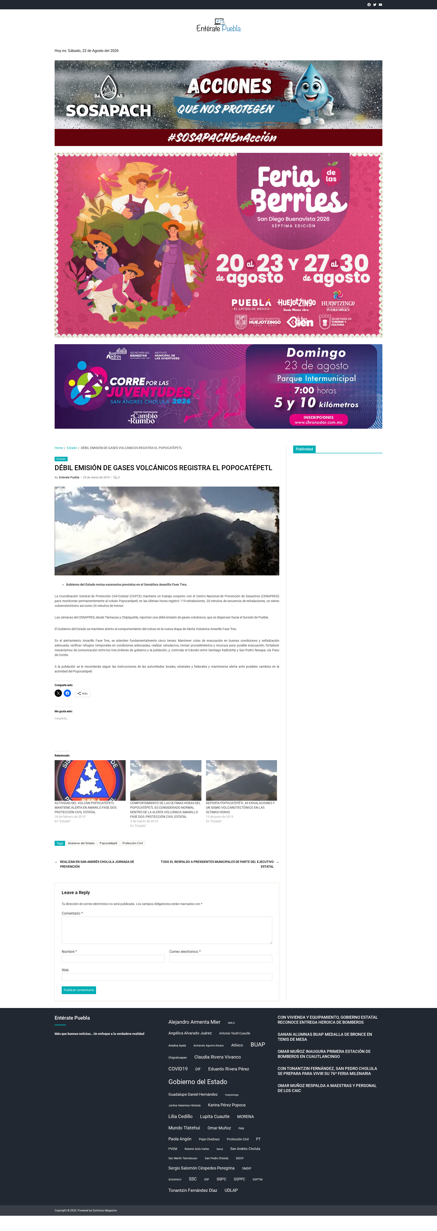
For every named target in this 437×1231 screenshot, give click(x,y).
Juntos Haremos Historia (184, 1105)
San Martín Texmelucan (182, 1158)
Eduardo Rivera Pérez (228, 1069)
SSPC (221, 1179)
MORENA (245, 1116)
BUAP (258, 1044)
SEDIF (240, 1158)
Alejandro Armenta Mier (194, 1022)
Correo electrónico (185, 952)
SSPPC (239, 1179)
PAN (241, 1128)
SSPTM (257, 1179)
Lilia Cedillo (180, 1116)
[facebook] (369, 5)
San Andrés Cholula (245, 1149)
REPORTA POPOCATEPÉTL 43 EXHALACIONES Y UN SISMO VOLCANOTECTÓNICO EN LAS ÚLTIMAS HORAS (240, 807)
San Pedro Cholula (216, 1158)
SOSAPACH (174, 1179)
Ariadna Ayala (177, 1045)
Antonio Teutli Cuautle (234, 1033)
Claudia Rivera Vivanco (217, 1057)
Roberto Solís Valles (197, 1149)
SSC (193, 1179)
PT (258, 1139)
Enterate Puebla (69, 477)
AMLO (231, 1022)
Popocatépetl (108, 843)
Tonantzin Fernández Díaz (192, 1190)
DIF (198, 1069)
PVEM (172, 1149)
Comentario (72, 913)
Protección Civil (132, 843)
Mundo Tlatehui (184, 1128)
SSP (206, 1179)
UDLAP (231, 1190)
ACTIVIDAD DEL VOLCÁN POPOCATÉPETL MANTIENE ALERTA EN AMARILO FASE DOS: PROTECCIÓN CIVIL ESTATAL (86, 807)
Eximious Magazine (105, 1210)
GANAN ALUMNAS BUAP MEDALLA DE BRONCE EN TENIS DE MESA (325, 1037)
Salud (219, 1149)
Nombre (69, 952)
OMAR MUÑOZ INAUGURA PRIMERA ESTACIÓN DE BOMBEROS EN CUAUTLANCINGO (324, 1054)
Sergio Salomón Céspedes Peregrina (201, 1168)
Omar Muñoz (219, 1128)
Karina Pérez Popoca (227, 1105)
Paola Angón (179, 1138)
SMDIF (247, 1168)
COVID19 (178, 1069)
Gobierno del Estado (81, 843)
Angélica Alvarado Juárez (190, 1033)
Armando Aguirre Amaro (208, 1045)
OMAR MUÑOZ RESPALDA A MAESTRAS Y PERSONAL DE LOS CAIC (327, 1088)
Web (65, 970)
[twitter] (375, 5)
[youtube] (380, 5)
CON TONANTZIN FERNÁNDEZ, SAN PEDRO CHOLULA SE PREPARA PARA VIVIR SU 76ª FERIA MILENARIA (327, 1071)
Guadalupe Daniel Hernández (193, 1094)
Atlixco (237, 1045)
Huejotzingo (232, 1094)
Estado (61, 459)
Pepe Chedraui (209, 1139)
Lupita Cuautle (215, 1116)
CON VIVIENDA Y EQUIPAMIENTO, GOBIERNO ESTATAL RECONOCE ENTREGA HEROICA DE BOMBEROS (328, 1020)
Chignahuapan (177, 1057)
